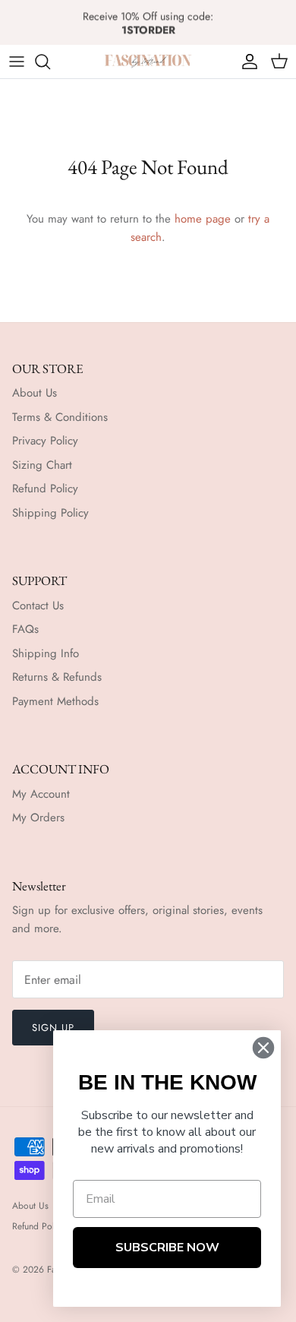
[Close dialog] (263, 1047)
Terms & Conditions (60, 417)
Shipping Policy (50, 512)
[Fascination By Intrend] (148, 61)
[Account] (246, 61)
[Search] (50, 61)
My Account (41, 794)
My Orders (38, 817)
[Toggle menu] (16, 61)
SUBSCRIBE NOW (167, 1247)
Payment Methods (55, 701)
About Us (34, 392)
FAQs (25, 629)
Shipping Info (45, 653)
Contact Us (38, 605)
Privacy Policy (45, 440)
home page (203, 218)
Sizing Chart (42, 465)
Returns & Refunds (57, 677)
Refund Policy (45, 488)
